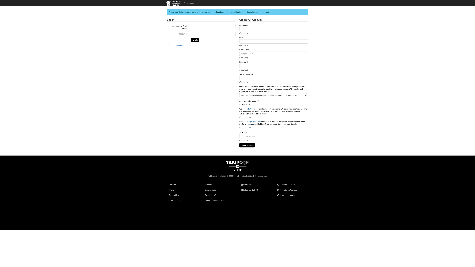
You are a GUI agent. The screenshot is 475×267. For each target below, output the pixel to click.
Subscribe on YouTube (288, 190)
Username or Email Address (179, 27)
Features (172, 184)
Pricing (171, 190)
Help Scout (250, 109)
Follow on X (247, 184)
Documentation (211, 190)
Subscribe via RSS (250, 190)
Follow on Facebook (287, 184)
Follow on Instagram (287, 195)
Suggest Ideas (210, 184)
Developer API (210, 195)
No (250, 104)
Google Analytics (253, 121)
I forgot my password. (175, 45)
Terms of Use (174, 195)
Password (183, 34)
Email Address (245, 49)
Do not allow (246, 117)
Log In (305, 3)
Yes (243, 104)
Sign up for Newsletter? (249, 101)
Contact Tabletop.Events (214, 200)
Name (241, 37)
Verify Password (246, 74)
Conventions (189, 3)
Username (243, 25)
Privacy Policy (174, 200)
